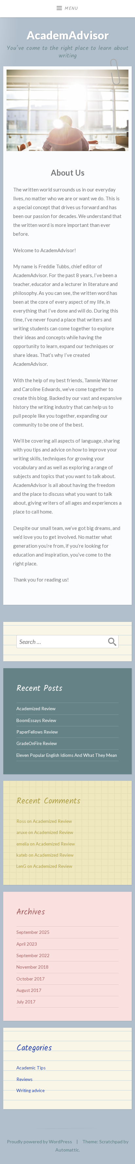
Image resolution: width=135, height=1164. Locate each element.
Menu (71, 8)
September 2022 (32, 955)
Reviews (24, 1079)
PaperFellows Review (37, 732)
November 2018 (32, 967)
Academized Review (35, 708)
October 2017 (30, 978)
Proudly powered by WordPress (39, 1141)
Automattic (67, 1150)
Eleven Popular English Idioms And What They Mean (66, 755)
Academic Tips (31, 1067)
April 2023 (26, 944)
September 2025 (32, 932)
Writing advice (30, 1090)
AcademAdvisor (68, 35)
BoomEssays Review (36, 720)
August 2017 (28, 990)
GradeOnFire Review (36, 743)
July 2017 (25, 1001)
